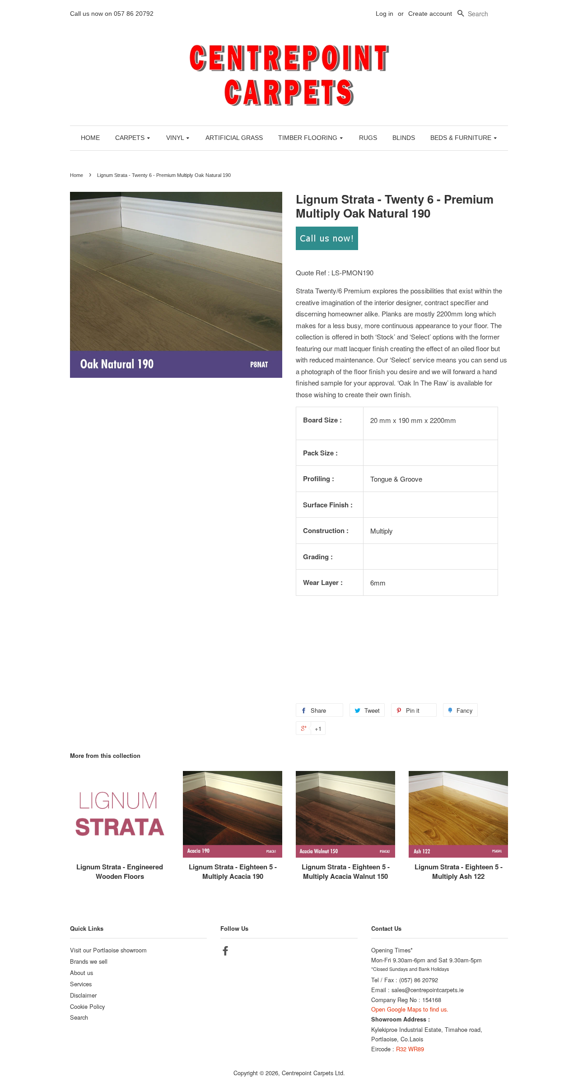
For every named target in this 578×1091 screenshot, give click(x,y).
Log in (384, 13)
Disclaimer (83, 995)
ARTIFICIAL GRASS (234, 137)
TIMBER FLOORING (308, 137)
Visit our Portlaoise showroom (108, 950)
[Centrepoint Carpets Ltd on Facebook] (225, 952)
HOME (90, 137)
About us (81, 972)
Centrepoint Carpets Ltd (312, 1072)
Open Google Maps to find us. (409, 1009)
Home (76, 175)
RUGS (368, 137)
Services (81, 984)
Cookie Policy (87, 1006)
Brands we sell (88, 961)
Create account (430, 13)
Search (79, 1017)
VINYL (176, 137)
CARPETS (130, 137)
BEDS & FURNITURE (461, 137)
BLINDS (403, 137)
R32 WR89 (410, 1049)
